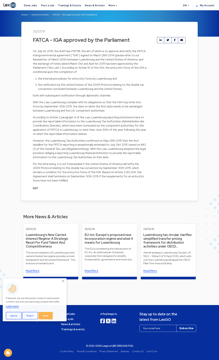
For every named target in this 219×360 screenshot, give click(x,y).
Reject (30, 315)
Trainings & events (73, 329)
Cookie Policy (67, 351)
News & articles (70, 324)
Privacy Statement (108, 351)
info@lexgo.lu (108, 314)
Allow (46, 315)
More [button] (112, 5)
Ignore (13, 315)
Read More (32, 271)
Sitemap (125, 351)
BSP (35, 188)
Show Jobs (30, 5)
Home (24, 14)
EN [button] (185, 5)
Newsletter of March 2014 (49, 59)
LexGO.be (151, 351)
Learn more (12, 306)
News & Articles (95, 5)
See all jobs (68, 314)
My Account (207, 5)
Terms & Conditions (86, 351)
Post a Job (47, 5)
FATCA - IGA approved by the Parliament (75, 14)
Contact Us (137, 351)
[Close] (63, 280)
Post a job (67, 319)
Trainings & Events (69, 5)
